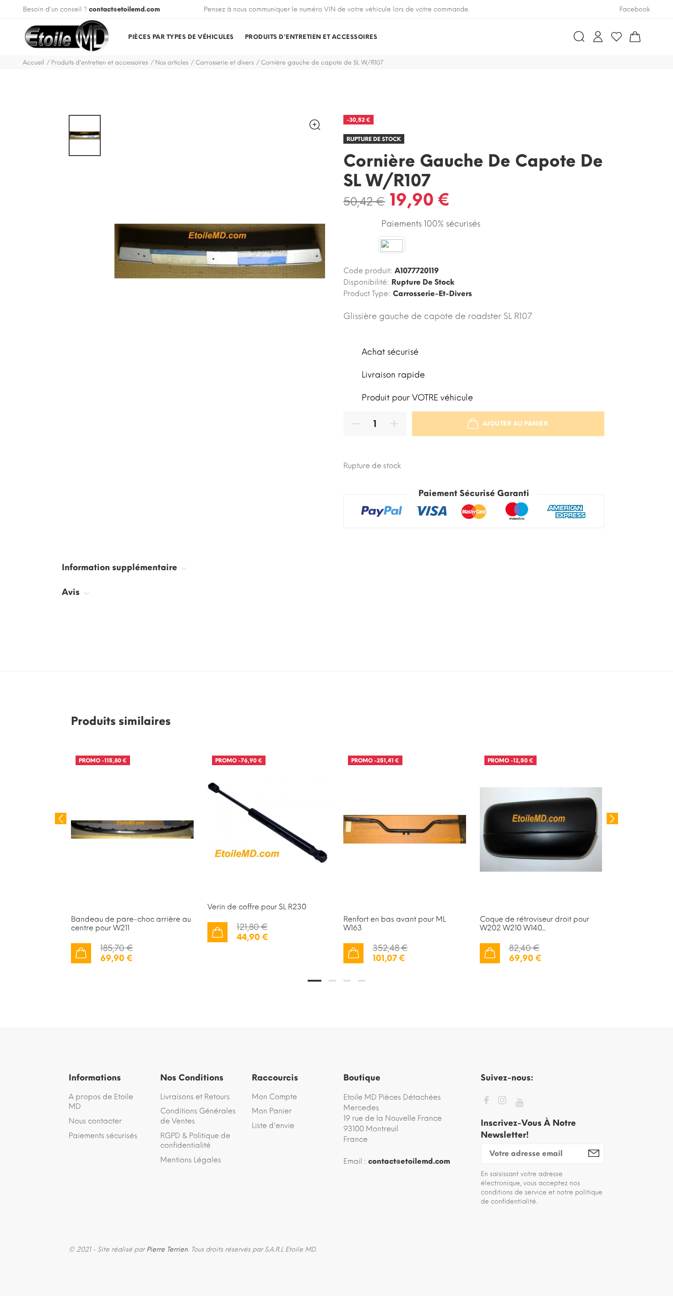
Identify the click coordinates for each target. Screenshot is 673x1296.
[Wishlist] (616, 36)
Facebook (634, 9)
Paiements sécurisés (103, 1135)
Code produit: (367, 270)
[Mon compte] (597, 36)
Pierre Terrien (167, 1249)
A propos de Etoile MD (101, 1101)
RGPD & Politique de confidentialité (195, 1140)
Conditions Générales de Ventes (198, 1116)
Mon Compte (274, 1096)
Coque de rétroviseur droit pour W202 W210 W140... (534, 923)
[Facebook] (486, 1102)
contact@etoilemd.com (124, 9)
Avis (72, 592)
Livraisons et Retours (195, 1096)
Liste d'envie (273, 1125)
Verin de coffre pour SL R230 (256, 906)
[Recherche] (579, 36)
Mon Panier (272, 1111)
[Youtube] (519, 1102)
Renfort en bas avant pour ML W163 (394, 923)
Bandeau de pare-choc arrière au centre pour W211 (131, 923)
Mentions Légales (190, 1160)
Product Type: (367, 293)
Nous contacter (95, 1121)
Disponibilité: (366, 282)
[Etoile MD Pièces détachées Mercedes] (66, 37)
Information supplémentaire (120, 567)
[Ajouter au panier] (81, 953)
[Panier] (635, 36)
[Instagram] (502, 1102)
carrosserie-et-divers (432, 293)
